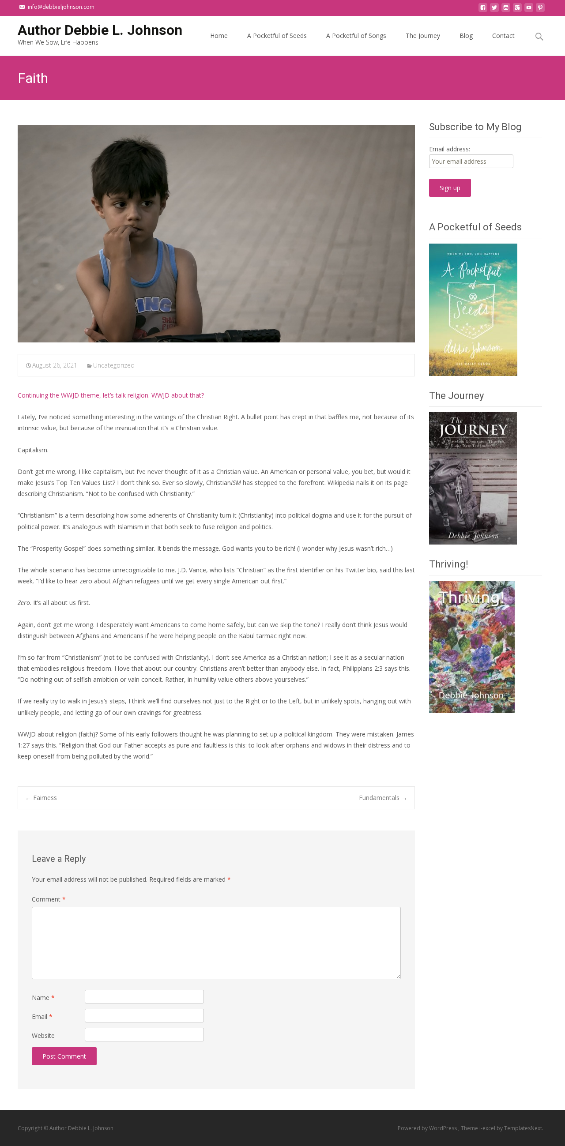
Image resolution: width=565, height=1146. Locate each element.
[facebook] (482, 10)
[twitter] (494, 10)
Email (42, 1016)
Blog (466, 35)
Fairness (41, 797)
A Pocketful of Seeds (277, 35)
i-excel (488, 1128)
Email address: (449, 149)
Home (219, 35)
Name (43, 997)
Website (43, 1035)
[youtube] (528, 10)
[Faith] (216, 233)
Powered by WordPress (428, 1128)
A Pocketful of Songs (356, 35)
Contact (503, 35)
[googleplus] (517, 10)
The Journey (423, 35)
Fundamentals (383, 797)
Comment (49, 899)
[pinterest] (540, 10)
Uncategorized (114, 365)
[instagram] (505, 10)
